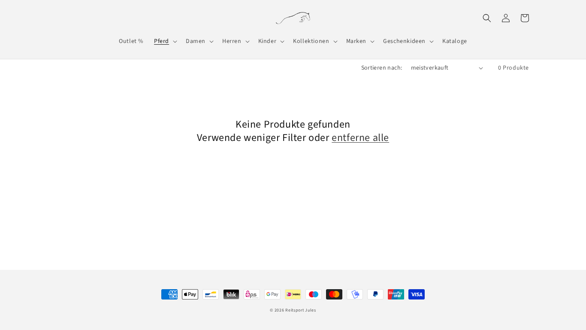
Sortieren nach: (381, 68)
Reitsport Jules (300, 310)
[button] (165, 41)
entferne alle (360, 137)
